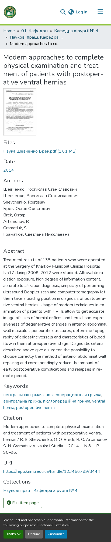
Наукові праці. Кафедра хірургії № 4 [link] (37, 37)
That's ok (13, 534)
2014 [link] (8, 170)
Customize (56, 534)
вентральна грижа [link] (22, 401)
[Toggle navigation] (100, 12)
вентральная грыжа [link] (23, 395)
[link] (55, 151)
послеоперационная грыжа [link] (73, 395)
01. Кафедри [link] (34, 31)
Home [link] (9, 31)
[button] (10, 12)
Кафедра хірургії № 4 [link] (76, 31)
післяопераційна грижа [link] (66, 401)
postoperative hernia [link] (35, 408)
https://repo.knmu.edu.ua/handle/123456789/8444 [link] (51, 471)
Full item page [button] (25, 503)
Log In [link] (81, 12)
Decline (34, 534)
